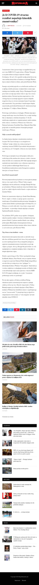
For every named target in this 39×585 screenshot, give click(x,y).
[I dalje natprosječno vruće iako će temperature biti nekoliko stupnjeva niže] (7, 443)
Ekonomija (6, 10)
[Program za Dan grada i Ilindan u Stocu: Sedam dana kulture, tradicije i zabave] (7, 557)
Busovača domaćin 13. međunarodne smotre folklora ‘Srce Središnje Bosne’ (24, 529)
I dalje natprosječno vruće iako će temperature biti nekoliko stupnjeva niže (23, 442)
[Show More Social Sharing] (35, 33)
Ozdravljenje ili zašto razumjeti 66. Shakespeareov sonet (22, 485)
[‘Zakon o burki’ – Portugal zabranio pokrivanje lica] (7, 461)
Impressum (17, 580)
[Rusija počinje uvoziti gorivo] (7, 470)
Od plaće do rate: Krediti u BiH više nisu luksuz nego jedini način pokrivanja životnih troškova (18, 345)
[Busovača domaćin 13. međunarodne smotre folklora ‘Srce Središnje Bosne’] (7, 530)
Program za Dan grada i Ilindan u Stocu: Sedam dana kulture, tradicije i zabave (23, 556)
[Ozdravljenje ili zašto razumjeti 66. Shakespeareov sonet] (7, 486)
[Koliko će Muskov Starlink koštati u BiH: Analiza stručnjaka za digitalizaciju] (19, 393)
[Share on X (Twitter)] (17, 33)
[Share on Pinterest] (28, 33)
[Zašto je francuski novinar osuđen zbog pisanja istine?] (7, 496)
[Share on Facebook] (7, 33)
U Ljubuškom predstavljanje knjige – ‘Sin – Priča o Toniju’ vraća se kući (24, 547)
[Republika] (19, 3)
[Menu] (3, 3)
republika (11, 25)
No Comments (27, 25)
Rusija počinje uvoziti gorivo (20, 468)
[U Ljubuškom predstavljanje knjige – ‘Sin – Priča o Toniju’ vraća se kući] (7, 548)
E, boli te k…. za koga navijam (21, 512)
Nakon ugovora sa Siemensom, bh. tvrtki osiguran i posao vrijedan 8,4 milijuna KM (17, 376)
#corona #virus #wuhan (9, 303)
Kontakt (24, 580)
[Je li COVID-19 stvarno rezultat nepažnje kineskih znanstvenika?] (19, 45)
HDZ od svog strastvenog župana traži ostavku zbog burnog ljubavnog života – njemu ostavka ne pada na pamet (23, 452)
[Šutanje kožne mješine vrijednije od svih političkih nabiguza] (7, 505)
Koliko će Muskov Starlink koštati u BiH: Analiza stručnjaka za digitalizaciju (17, 407)
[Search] (36, 3)
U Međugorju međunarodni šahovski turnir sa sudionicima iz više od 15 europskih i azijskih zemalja (25, 539)
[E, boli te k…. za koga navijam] (7, 514)
